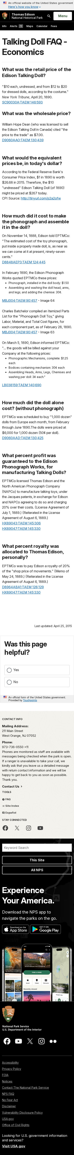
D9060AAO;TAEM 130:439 (23, 140)
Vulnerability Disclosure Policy (22, 1112)
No (15, 682)
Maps (29, 26)
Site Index (12, 805)
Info (4, 26)
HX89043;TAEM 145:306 (21, 523)
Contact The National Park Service (25, 1087)
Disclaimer (9, 1106)
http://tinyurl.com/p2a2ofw (41, 198)
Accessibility (10, 1062)
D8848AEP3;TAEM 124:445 (23, 262)
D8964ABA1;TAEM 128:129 (23, 587)
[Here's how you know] (37, 5)
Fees (54, 26)
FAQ (8, 799)
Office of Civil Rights (15, 1125)
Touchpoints (30, 700)
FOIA (5, 1075)
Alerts (15, 26)
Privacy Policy (11, 1069)
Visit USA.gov (13, 1146)
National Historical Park (27, 16)
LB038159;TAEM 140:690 (21, 385)
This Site (37, 860)
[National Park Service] (4, 16)
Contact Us (11, 786)
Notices (7, 1081)
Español (10, 812)
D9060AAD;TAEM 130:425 (22, 438)
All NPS (37, 870)
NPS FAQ (8, 1094)
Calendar (41, 26)
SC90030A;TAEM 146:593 (22, 102)
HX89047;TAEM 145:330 (21, 528)
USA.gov (8, 1119)
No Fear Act (10, 1100)
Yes (16, 670)
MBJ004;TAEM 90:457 (19, 300)
